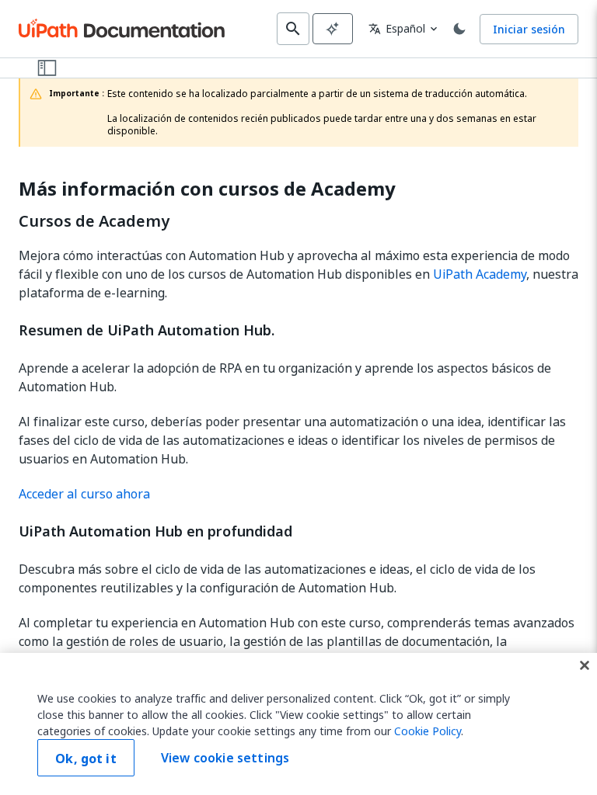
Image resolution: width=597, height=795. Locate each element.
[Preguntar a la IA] (332, 28)
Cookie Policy (427, 731)
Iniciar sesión (529, 29)
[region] (298, 724)
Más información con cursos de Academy (207, 189)
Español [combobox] (396, 28)
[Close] (584, 665)
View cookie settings (225, 757)
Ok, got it (86, 758)
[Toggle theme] (459, 29)
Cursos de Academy (94, 221)
